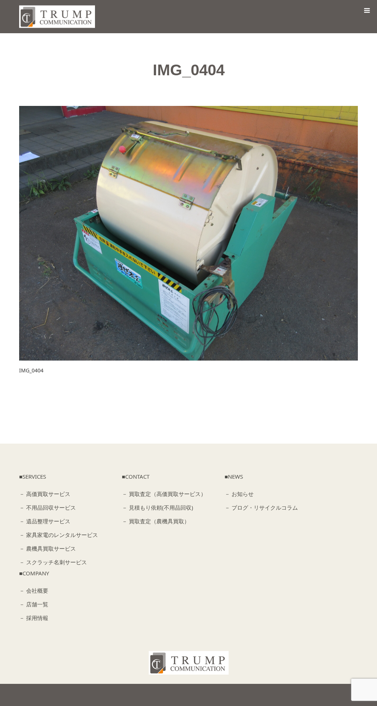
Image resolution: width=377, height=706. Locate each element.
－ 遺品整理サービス (44, 521)
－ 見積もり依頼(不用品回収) (157, 507)
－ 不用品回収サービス (47, 507)
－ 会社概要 (33, 590)
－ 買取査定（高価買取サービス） (164, 493)
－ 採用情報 (33, 617)
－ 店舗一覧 (33, 604)
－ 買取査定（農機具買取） (156, 521)
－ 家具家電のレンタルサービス (58, 534)
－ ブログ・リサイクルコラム (261, 507)
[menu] (366, 10)
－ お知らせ (239, 493)
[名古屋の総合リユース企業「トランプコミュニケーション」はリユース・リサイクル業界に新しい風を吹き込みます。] (59, 17)
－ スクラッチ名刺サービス (53, 562)
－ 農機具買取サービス (47, 548)
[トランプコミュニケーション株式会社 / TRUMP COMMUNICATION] (189, 663)
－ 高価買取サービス (44, 493)
